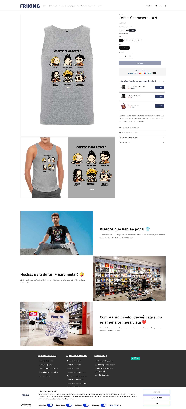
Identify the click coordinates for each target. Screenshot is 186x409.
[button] (71, 6)
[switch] (69, 405)
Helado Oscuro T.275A (134, 96)
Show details (114, 405)
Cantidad (121, 52)
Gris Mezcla (125, 48)
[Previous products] (159, 81)
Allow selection (157, 398)
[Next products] (163, 81)
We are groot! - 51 (133, 105)
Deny (156, 403)
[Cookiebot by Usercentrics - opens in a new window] (25, 405)
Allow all (157, 392)
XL (140, 40)
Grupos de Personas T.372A (136, 86)
